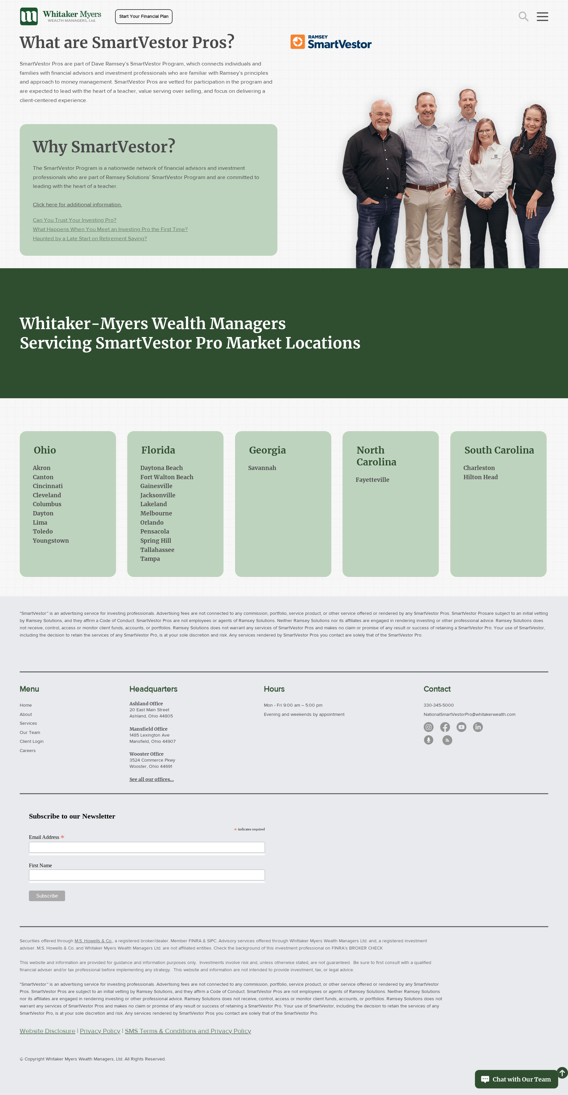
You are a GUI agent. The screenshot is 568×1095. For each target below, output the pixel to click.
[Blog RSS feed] (447, 740)
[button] (144, 16)
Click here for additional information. (77, 204)
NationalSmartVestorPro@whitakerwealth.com (469, 714)
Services (28, 723)
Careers (28, 750)
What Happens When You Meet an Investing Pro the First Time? (110, 229)
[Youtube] (461, 727)
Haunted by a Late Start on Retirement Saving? (90, 238)
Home (26, 705)
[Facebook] (445, 727)
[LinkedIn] (478, 727)
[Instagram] (429, 727)
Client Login (32, 741)
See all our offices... (152, 779)
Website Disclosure (47, 1030)
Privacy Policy (100, 1030)
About (26, 714)
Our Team (30, 732)
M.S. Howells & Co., (94, 940)
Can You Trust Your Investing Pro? (74, 220)
